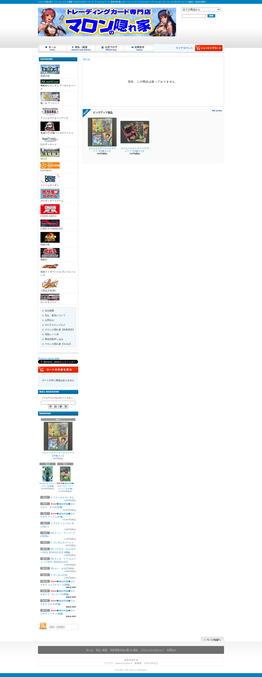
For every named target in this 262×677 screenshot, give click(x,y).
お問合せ (138, 48)
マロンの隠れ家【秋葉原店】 (60, 329)
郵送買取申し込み (54, 339)
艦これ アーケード (49, 103)
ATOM (60, 627)
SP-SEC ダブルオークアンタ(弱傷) (47, 484)
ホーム (52, 48)
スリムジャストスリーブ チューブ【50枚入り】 (135, 149)
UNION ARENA (48, 216)
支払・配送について (81, 48)
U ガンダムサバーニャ (62, 542)
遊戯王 (43, 259)
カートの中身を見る (58, 370)
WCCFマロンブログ (55, 325)
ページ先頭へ (212, 639)
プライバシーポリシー (152, 649)
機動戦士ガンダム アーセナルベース (58, 87)
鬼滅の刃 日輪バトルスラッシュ (56, 132)
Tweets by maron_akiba (48, 358)
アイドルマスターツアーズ (54, 118)
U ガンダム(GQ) (59, 575)
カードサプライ (48, 302)
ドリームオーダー (49, 185)
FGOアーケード (48, 144)
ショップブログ (110, 48)
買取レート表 (52, 334)
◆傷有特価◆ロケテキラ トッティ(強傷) (57, 612)
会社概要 (49, 310)
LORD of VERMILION (51, 228)
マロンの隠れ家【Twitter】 (58, 344)
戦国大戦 (45, 244)
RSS (51, 627)
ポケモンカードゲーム (51, 200)
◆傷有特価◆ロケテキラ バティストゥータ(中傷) (65, 486)
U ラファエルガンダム (62, 497)
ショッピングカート (208, 48)
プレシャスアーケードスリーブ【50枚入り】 (58, 454)
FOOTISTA (46, 170)
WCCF (43, 159)
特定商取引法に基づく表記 (124, 649)
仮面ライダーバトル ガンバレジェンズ (58, 273)
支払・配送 (101, 649)
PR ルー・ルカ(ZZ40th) (62, 568)
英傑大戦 (45, 76)
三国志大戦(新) (48, 290)
